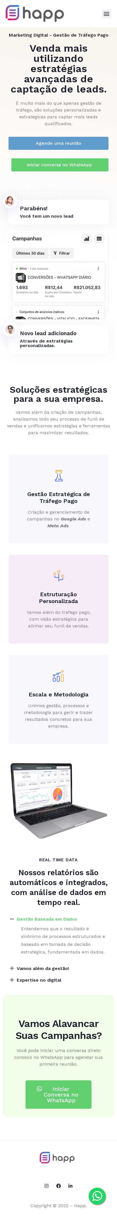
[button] (106, 13)
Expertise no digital (39, 980)
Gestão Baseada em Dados (47, 919)
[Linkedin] (70, 1186)
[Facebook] (58, 1186)
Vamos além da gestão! (43, 968)
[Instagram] (46, 1186)
